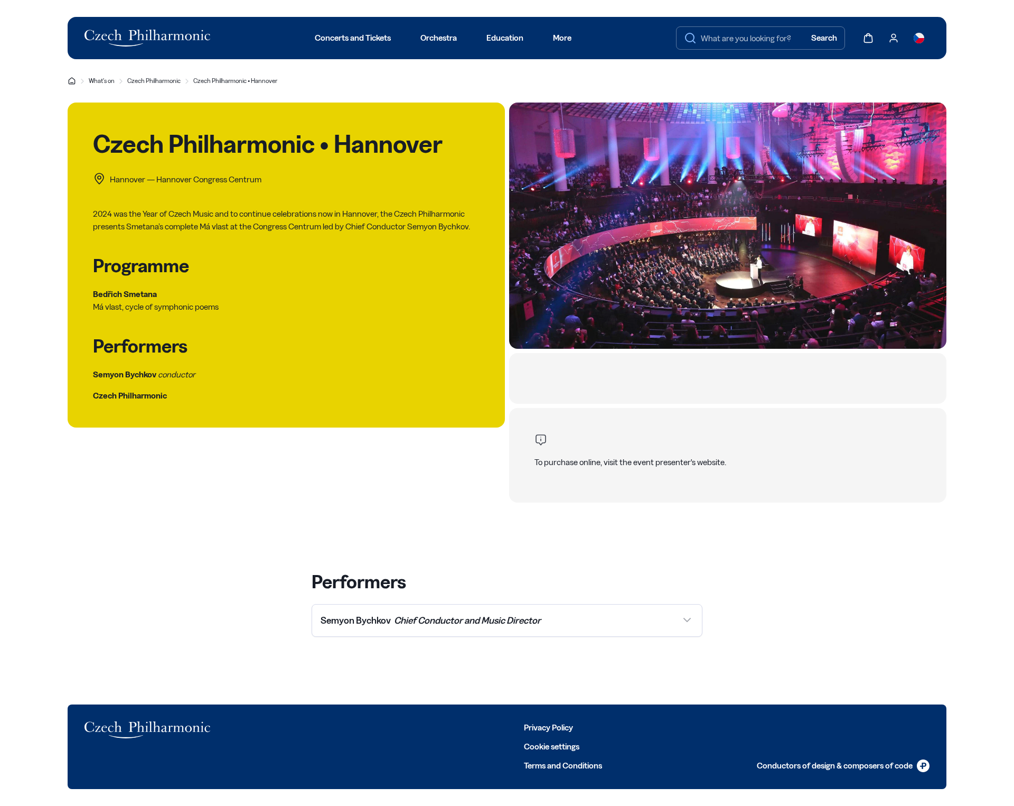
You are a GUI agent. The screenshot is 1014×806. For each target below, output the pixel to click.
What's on (102, 80)
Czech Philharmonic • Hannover (235, 80)
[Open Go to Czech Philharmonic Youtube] (324, 726)
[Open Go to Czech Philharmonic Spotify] (347, 726)
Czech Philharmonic (154, 80)
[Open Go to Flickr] (370, 726)
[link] (843, 765)
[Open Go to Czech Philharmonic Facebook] (254, 726)
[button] (507, 620)
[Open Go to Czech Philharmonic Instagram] (301, 726)
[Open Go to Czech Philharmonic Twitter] (278, 726)
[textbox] (760, 38)
